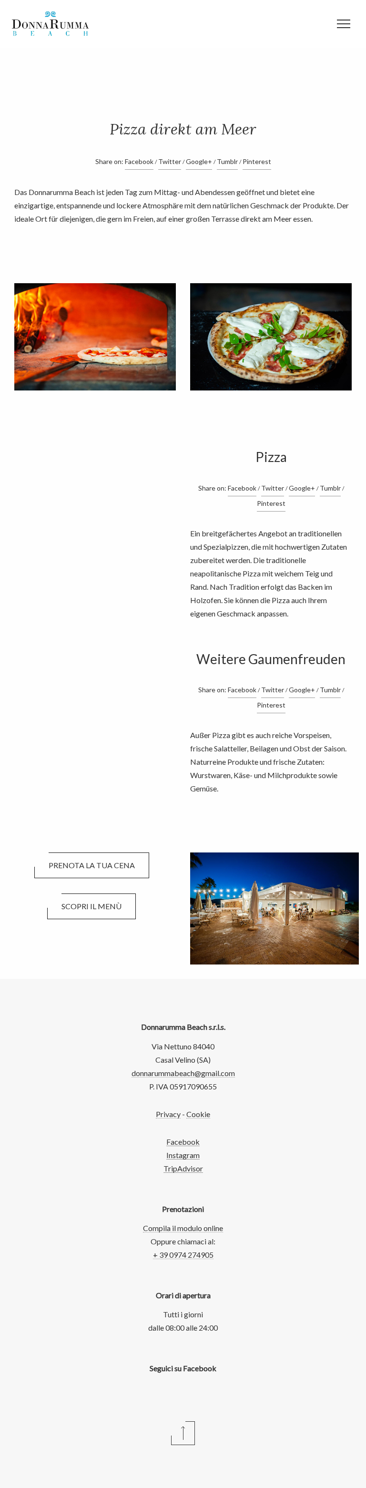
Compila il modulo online (183, 1227)
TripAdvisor (183, 1168)
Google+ (199, 161)
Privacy (168, 1114)
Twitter (169, 161)
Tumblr (227, 161)
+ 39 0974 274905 (183, 1254)
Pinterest (257, 161)
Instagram (183, 1155)
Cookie (198, 1114)
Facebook (139, 161)
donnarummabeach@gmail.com (183, 1073)
